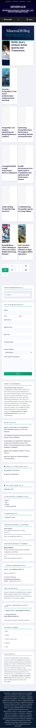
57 (12, 270)
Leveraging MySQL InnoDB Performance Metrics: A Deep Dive (9, 169)
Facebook (8, 1)
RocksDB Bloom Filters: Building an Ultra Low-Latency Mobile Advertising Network (9, 249)
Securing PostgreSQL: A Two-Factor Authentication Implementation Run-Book (9, 95)
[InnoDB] (6, 154)
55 (26, 266)
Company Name (9, 342)
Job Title (7, 334)
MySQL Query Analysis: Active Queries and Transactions (19, 46)
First (5, 316)
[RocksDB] (6, 233)
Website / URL (8, 327)
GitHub (29, 1)
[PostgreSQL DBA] (6, 77)
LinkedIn (22, 1)
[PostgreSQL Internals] (6, 195)
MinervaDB (8, 19)
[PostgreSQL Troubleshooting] (22, 195)
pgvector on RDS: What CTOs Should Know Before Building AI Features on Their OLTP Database (16, 429)
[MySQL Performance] (6, 53)
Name (6, 310)
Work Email (8, 320)
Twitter (15, 1)
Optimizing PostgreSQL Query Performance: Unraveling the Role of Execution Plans (25, 132)
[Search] (18, 19)
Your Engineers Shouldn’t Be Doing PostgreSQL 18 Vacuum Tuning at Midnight (18, 436)
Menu (31, 20)
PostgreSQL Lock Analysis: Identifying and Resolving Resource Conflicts (9, 132)
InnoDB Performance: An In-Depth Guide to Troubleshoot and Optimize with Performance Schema (25, 173)
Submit (18, 374)
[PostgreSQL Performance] (22, 116)
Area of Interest (9, 349)
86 (26, 270)
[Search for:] (18, 295)
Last (20, 316)
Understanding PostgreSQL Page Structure (8, 209)
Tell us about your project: (12, 357)
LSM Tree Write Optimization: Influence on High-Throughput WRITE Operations (25, 249)
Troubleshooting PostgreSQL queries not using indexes (25, 209)
